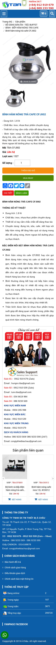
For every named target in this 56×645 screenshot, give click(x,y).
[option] (15, 98)
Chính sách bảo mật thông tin (19, 578)
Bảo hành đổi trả (13, 561)
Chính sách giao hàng (15, 567)
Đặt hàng (15, 499)
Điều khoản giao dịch (15, 573)
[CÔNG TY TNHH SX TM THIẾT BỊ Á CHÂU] (11, 5)
